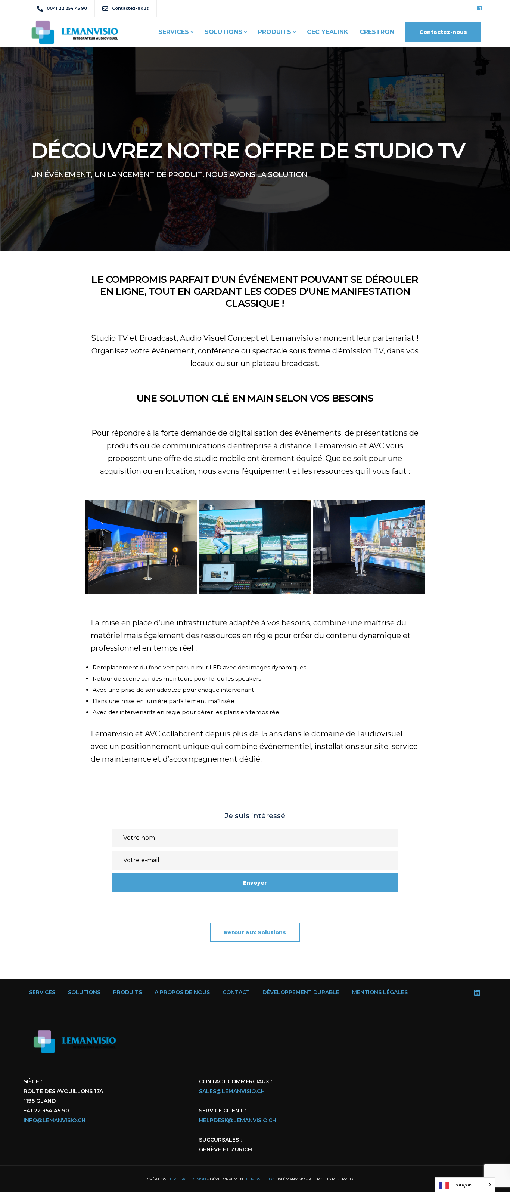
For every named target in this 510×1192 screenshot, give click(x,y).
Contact (236, 992)
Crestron (377, 31)
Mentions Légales (380, 992)
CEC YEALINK (327, 31)
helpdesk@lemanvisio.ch (237, 1120)
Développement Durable (300, 992)
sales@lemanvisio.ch (232, 1091)
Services (173, 31)
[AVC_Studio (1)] (141, 547)
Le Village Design (187, 1179)
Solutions (223, 31)
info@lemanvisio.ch (54, 1120)
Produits (274, 31)
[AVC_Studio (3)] (255, 547)
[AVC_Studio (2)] (369, 547)
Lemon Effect (261, 1179)
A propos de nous (182, 992)
